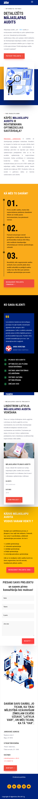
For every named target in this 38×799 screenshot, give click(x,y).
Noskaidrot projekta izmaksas (15, 283)
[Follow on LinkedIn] (14, 786)
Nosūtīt (27, 641)
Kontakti (9, 768)
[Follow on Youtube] (29, 786)
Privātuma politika (19, 777)
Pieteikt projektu (13, 56)
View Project (13, 499)
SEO (20, 30)
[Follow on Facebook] (9, 786)
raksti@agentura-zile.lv (11, 758)
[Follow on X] (19, 786)
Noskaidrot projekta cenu (19, 570)
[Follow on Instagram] (24, 786)
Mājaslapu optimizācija (12, 139)
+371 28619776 (8, 761)
